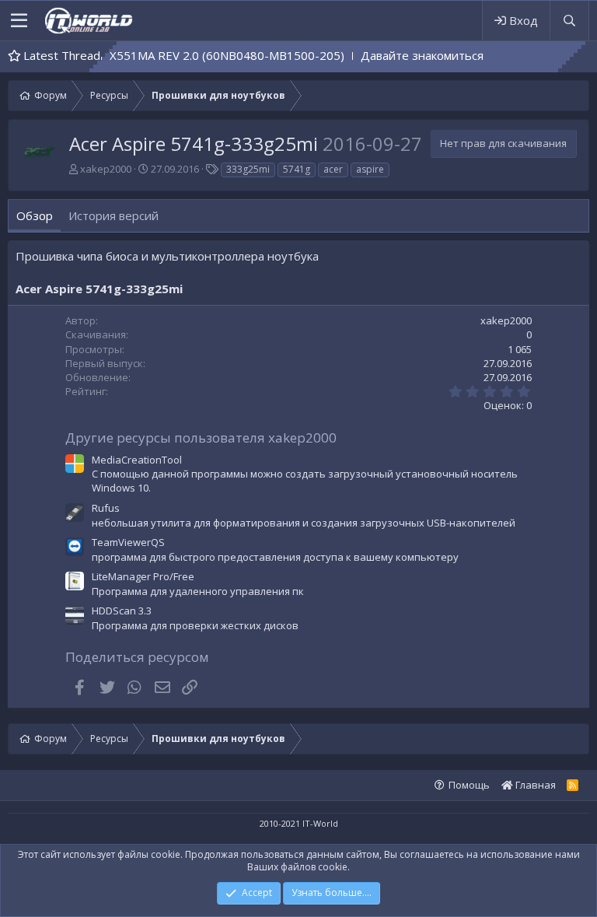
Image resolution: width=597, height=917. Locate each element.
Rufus (106, 508)
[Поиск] (569, 20)
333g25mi (248, 169)
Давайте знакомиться (403, 55)
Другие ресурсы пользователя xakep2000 (201, 437)
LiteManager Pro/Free (143, 576)
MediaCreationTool (137, 460)
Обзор (34, 215)
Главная (534, 785)
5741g (296, 169)
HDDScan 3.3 (122, 611)
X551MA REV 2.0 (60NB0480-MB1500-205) (208, 55)
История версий (113, 215)
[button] (19, 21)
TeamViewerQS (128, 542)
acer (333, 169)
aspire (370, 169)
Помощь (469, 785)
